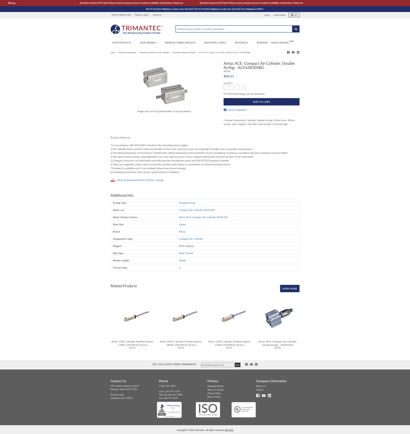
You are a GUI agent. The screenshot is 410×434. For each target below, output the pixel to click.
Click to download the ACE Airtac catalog (140, 179)
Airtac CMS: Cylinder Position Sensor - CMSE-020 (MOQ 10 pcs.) (229, 343)
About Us (260, 386)
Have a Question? (237, 109)
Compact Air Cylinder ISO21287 (197, 209)
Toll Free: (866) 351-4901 (121, 15)
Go (237, 364)
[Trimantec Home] (137, 30)
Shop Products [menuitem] (121, 42)
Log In (266, 15)
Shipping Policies (215, 386)
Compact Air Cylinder (191, 238)
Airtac (182, 231)
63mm (182, 224)
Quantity (228, 83)
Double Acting (187, 202)
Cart (295, 15)
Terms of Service (215, 389)
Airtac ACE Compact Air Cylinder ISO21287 (203, 217)
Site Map (229, 430)
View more (289, 288)
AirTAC (227, 71)
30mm (182, 260)
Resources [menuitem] (241, 42)
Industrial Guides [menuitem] (215, 42)
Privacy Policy (214, 393)
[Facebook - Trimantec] (288, 52)
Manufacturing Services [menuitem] (180, 42)
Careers (259, 389)
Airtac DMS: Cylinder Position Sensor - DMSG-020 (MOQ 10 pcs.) (181, 343)
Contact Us (157, 15)
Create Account (279, 15)
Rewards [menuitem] (262, 42)
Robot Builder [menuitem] (280, 42)
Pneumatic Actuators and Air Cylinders (154, 52)
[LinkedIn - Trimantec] (298, 52)
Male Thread (186, 253)
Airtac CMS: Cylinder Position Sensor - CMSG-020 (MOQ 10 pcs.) (132, 343)
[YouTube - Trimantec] (293, 52)
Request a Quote (141, 15)
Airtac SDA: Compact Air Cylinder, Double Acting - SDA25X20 (277, 343)
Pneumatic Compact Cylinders (184, 52)
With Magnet (186, 245)
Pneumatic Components (127, 52)
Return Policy (214, 396)
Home (113, 52)
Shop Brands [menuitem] (148, 42)
